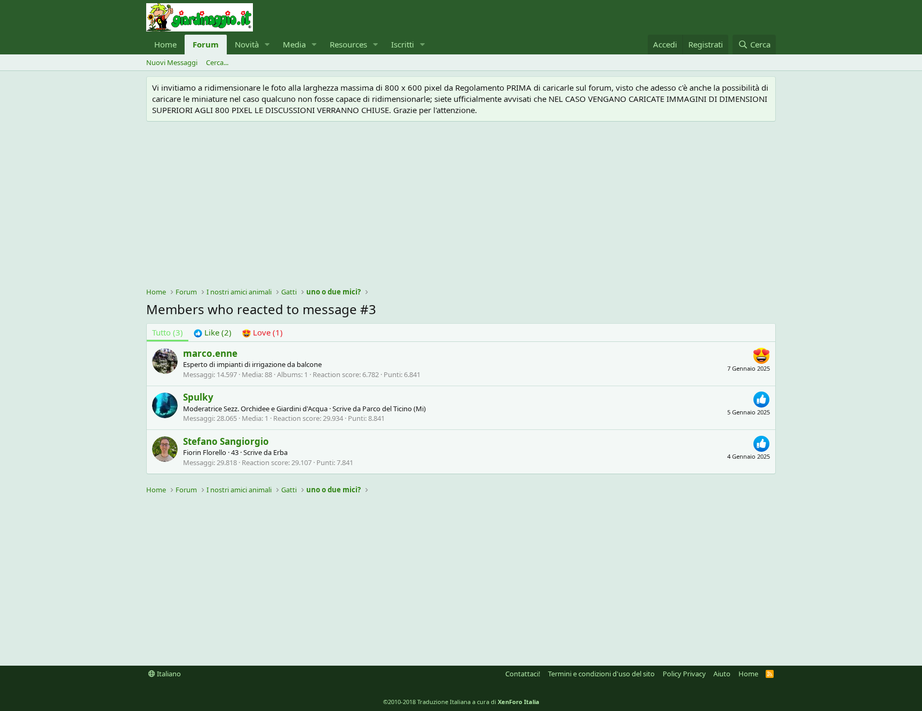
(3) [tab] (167, 332)
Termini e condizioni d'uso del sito (601, 673)
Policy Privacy (684, 673)
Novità (247, 44)
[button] (267, 44)
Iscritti (402, 44)
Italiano (168, 673)
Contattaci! (523, 673)
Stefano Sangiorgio (226, 441)
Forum (206, 44)
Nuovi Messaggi (171, 62)
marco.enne (210, 353)
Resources (348, 44)
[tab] (212, 332)
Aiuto (721, 673)
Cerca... (217, 62)
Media (294, 44)
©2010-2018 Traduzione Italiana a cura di (461, 702)
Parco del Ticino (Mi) (394, 408)
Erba (280, 452)
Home (165, 44)
